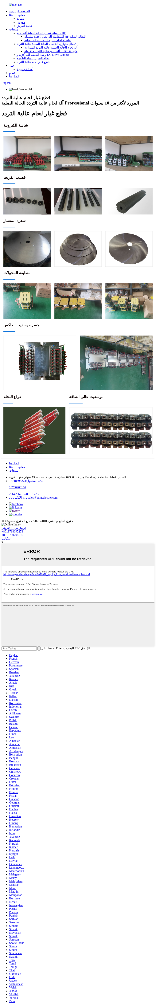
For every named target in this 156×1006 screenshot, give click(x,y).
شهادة (20, 18)
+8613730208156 (12, 534)
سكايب (6, 538)
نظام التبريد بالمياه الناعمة (33, 58)
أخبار (12, 65)
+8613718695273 (12, 531)
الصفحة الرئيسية (19, 11)
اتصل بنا (14, 76)
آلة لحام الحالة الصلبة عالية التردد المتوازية (50, 47)
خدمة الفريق (25, 25)
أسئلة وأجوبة (25, 69)
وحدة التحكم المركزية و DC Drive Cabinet (43, 54)
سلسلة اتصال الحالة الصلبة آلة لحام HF (41, 33)
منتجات (13, 29)
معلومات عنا (17, 15)
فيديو (12, 72)
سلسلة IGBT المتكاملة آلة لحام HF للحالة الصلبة (55, 36)
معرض (21, 22)
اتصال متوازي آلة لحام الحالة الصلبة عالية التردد (46, 43)
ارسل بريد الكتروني (14, 528)
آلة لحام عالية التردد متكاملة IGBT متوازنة (50, 51)
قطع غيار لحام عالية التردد (33, 62)
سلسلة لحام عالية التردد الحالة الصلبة (47, 40)
